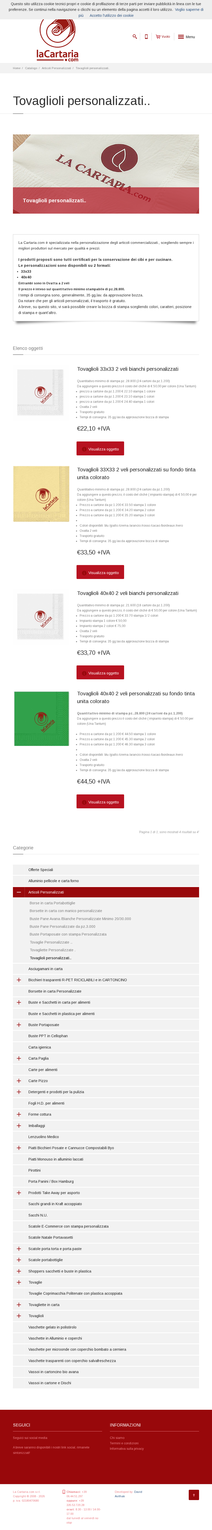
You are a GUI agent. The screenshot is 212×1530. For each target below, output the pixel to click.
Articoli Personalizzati (56, 68)
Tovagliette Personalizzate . (52, 950)
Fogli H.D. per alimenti (46, 1103)
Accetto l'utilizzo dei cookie (112, 15)
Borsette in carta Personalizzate (54, 991)
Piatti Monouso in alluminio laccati (55, 1159)
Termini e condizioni (124, 1443)
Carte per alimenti (42, 1070)
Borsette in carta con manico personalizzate (66, 911)
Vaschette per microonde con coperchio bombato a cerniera (77, 1349)
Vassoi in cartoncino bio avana (53, 1372)
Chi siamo (117, 1438)
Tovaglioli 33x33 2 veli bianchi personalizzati (127, 369)
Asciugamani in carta (45, 969)
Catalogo (31, 68)
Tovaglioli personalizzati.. (93, 68)
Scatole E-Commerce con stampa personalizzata (68, 1226)
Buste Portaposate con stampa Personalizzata (68, 934)
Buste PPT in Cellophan (48, 1036)
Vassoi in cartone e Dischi (49, 1383)
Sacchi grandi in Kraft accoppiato (55, 1204)
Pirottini (34, 1170)
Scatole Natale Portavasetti (50, 1237)
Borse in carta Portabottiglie (52, 903)
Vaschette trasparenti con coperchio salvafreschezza (72, 1361)
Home (16, 68)
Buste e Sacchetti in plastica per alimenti (61, 1014)
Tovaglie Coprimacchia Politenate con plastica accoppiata (75, 1293)
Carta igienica (39, 1047)
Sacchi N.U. (38, 1215)
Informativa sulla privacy (127, 1449)
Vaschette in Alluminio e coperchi (55, 1338)
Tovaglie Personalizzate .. (51, 942)
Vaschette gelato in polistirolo (52, 1327)
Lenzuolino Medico (43, 1137)
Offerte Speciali (40, 870)
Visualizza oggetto (103, 449)
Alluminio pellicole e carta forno (53, 881)
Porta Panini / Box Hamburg (51, 1181)
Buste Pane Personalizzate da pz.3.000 (62, 926)
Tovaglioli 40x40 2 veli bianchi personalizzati (127, 593)
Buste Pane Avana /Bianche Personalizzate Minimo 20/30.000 (80, 919)
